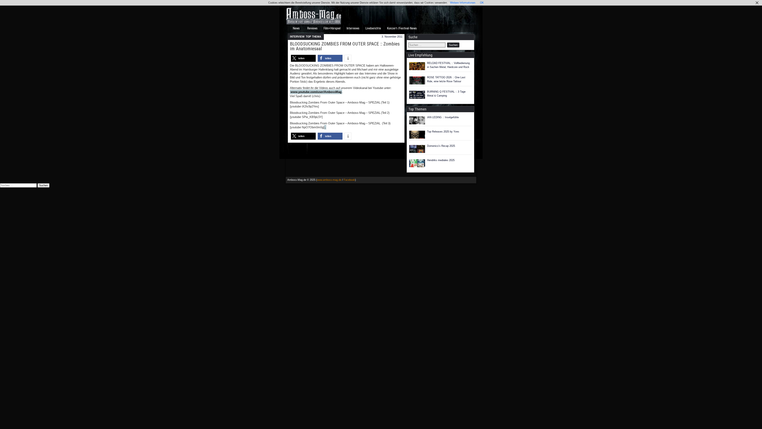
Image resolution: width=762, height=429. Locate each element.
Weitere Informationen (462, 2)
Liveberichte (373, 28)
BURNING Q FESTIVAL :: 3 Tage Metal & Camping (446, 93)
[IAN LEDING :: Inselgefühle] (417, 120)
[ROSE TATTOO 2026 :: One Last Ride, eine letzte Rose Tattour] (417, 80)
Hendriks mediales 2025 (441, 160)
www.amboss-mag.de (329, 179)
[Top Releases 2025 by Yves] (417, 135)
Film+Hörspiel (332, 28)
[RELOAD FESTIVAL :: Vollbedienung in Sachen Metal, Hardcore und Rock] (417, 66)
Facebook (349, 179)
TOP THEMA (313, 36)
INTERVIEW (297, 36)
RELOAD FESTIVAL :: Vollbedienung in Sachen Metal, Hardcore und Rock (448, 65)
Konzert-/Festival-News (402, 28)
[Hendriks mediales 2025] (417, 163)
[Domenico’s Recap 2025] (417, 149)
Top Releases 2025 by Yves (443, 131)
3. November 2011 (392, 36)
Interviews (352, 28)
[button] (303, 58)
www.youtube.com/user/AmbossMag (316, 92)
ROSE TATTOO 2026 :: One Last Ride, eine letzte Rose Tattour (446, 79)
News (296, 28)
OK (482, 2)
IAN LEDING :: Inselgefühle (443, 117)
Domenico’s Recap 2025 (441, 145)
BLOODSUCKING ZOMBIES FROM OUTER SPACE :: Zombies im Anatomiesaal (345, 46)
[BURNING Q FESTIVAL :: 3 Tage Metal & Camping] (417, 95)
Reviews (312, 28)
